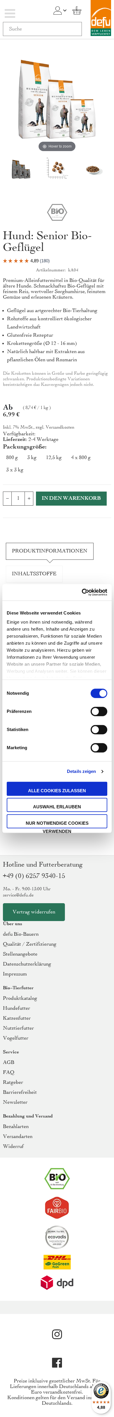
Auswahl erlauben (57, 806)
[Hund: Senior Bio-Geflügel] (21, 169)
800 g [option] (12, 458)
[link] (57, 10)
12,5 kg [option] (54, 458)
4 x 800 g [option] (81, 458)
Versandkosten (60, 427)
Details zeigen (81, 771)
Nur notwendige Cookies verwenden (57, 824)
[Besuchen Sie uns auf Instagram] (57, 1334)
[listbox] (57, 465)
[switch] (99, 712)
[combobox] (42, 29)
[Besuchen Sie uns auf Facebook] (57, 1362)
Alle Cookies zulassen (57, 790)
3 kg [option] (32, 458)
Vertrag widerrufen (34, 912)
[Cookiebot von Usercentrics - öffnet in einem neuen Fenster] (82, 592)
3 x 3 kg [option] (14, 470)
